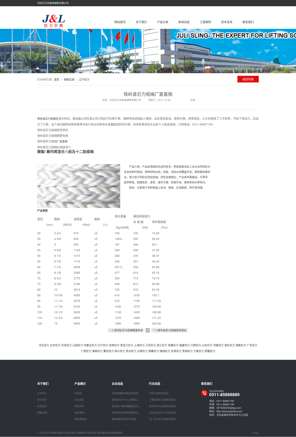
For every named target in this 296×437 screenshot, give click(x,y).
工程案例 (205, 22)
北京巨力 (55, 345)
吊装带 (78, 393)
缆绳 (53, 118)
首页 (56, 79)
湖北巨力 (229, 345)
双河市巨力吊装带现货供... (163, 406)
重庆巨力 (108, 351)
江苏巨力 (150, 345)
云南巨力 (142, 351)
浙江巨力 (162, 345)
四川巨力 (120, 351)
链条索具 (79, 412)
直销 (64, 141)
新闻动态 (184, 22)
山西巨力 (77, 345)
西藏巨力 (153, 351)
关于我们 (141, 22)
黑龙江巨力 (126, 345)
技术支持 (226, 22)
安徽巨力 (173, 345)
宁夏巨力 (199, 351)
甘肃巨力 (176, 351)
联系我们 (248, 22)
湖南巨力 (241, 345)
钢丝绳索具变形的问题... (125, 419)
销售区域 (69, 79)
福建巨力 (184, 345)
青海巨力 (187, 351)
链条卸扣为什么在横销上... (126, 399)
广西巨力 (86, 351)
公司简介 (42, 393)
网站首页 (120, 22)
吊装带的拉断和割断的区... (126, 412)
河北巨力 (44, 345)
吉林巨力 (114, 345)
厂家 (59, 141)
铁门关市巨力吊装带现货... (163, 419)
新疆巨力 (210, 351)
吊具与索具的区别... (159, 393)
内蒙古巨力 (90, 345)
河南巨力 (218, 345)
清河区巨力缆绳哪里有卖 (128, 330)
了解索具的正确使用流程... (163, 399)
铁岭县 (41, 118)
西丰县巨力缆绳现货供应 (172, 330)
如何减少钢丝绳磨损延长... (126, 406)
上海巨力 (139, 345)
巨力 (47, 118)
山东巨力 (207, 345)
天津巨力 (66, 345)
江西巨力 (195, 345)
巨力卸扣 (79, 399)
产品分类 (162, 22)
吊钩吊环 (79, 406)
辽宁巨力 (84, 79)
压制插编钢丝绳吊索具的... (126, 393)
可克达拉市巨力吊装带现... (163, 412)
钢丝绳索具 (81, 419)
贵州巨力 (131, 351)
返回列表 (248, 79)
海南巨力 (97, 351)
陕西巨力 (165, 351)
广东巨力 (252, 345)
